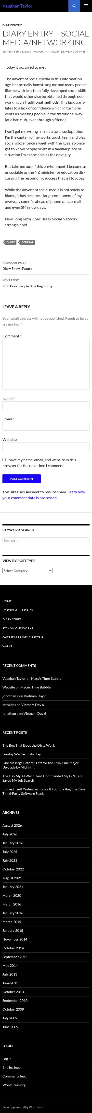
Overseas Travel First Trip (22, 637)
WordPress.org (14, 1085)
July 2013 (9, 974)
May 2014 (10, 965)
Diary (11, 242)
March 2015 (11, 922)
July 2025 (9, 852)
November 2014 (14, 939)
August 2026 (12, 825)
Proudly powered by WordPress (22, 1107)
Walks (7, 646)
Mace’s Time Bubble (46, 678)
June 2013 (10, 983)
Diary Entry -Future (17, 266)
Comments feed (14, 1076)
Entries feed (11, 1067)
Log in (7, 1059)
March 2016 (11, 904)
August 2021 (12, 878)
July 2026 (9, 834)
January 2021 (12, 887)
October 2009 (13, 1009)
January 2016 (12, 913)
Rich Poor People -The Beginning (27, 283)
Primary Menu (86, 6)
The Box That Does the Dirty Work (28, 745)
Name (8, 398)
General (28, 242)
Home (7, 601)
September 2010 (14, 1000)
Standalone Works (17, 628)
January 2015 (12, 930)
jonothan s (10, 696)
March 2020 (11, 895)
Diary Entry (12, 25)
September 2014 (14, 957)
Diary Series (11, 619)
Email (8, 418)
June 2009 (10, 1027)
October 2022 (13, 869)
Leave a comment (74, 51)
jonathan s (10, 713)
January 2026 (12, 843)
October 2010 (13, 992)
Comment (12, 336)
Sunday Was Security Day (21, 754)
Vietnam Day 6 (35, 696)
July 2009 (9, 1018)
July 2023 (9, 860)
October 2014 (13, 948)
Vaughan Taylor (17, 6)
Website (9, 439)
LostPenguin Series (17, 610)
